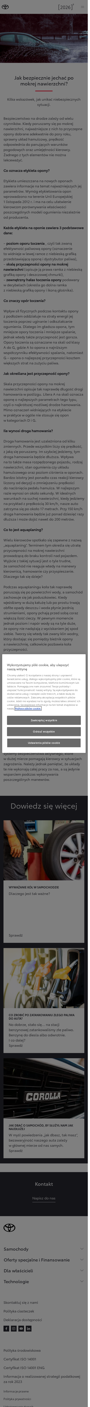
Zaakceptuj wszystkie (44, 720)
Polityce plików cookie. (28, 708)
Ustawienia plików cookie (44, 742)
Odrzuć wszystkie (44, 731)
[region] (44, 703)
